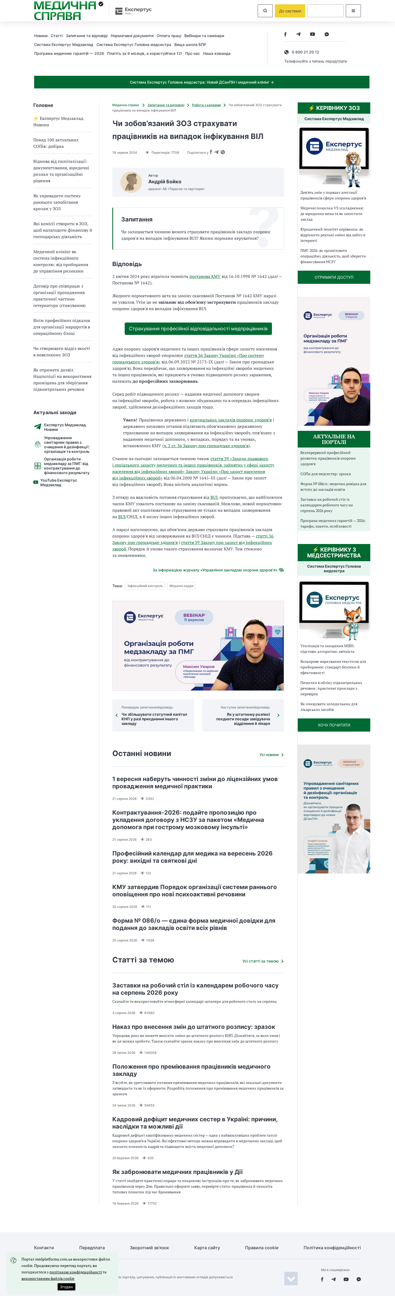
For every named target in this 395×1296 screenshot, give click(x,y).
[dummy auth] (325, 10)
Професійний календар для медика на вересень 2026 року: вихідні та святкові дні (192, 857)
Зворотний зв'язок (149, 1247)
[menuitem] (42, 35)
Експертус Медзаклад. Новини (65, 427)
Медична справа (126, 105)
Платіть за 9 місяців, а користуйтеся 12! (144, 53)
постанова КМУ (205, 276)
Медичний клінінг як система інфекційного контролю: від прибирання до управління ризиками (60, 261)
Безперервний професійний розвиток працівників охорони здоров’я (328, 458)
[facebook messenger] (327, 34)
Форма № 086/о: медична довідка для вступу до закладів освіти (333, 486)
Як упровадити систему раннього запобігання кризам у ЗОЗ (57, 202)
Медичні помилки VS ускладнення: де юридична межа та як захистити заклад (332, 213)
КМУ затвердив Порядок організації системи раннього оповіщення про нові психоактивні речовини (194, 890)
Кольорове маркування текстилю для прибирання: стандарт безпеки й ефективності (333, 667)
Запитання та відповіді (86, 35)
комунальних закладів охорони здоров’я (231, 420)
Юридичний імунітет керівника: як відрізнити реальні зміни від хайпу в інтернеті (332, 235)
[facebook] (285, 34)
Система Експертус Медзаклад (63, 44)
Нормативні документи (132, 35)
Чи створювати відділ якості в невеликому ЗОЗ (61, 351)
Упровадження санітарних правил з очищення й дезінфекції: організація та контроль (66, 444)
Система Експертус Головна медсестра (133, 44)
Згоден (66, 1286)
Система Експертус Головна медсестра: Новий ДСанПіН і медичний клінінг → (202, 82)
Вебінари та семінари (204, 35)
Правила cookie (261, 1247)
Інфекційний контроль (145, 586)
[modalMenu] (353, 10)
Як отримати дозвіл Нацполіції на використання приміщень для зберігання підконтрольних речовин (62, 379)
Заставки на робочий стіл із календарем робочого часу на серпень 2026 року (326, 505)
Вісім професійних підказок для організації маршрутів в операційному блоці (61, 326)
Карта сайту (207, 1247)
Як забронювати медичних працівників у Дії (177, 1171)
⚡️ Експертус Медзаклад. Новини (58, 121)
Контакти (44, 1247)
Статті (57, 35)
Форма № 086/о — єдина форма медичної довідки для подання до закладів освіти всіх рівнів (193, 924)
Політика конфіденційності (332, 1247)
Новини (41, 35)
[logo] (68, 10)
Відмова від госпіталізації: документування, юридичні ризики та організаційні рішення (61, 171)
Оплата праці (169, 35)
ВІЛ (213, 497)
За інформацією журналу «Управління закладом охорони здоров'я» (215, 570)
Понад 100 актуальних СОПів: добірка (55, 143)
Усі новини (269, 754)
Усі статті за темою (261, 961)
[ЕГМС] (334, 610)
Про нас (192, 53)
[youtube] (312, 34)
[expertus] (131, 11)
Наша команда (217, 53)
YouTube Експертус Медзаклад (58, 482)
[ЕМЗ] (334, 157)
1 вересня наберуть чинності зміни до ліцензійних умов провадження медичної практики (195, 782)
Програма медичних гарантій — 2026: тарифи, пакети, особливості (333, 523)
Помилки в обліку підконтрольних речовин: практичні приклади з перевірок (331, 688)
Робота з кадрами (206, 105)
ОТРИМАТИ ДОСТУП (334, 277)
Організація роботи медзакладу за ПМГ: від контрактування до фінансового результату (66, 466)
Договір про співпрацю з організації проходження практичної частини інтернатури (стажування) (59, 295)
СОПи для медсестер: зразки (325, 473)
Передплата (92, 1247)
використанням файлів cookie (47, 1278)
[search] (265, 10)
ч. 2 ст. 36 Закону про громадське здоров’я (206, 446)
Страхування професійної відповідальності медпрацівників (198, 328)
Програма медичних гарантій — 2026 (69, 53)
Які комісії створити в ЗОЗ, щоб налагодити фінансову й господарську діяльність (62, 230)
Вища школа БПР (190, 44)
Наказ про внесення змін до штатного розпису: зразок (193, 1026)
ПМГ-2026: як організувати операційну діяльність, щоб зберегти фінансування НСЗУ (333, 256)
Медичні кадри (181, 586)
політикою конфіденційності (75, 1271)
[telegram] (298, 34)
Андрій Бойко (164, 181)
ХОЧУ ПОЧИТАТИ (334, 725)
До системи (290, 11)
